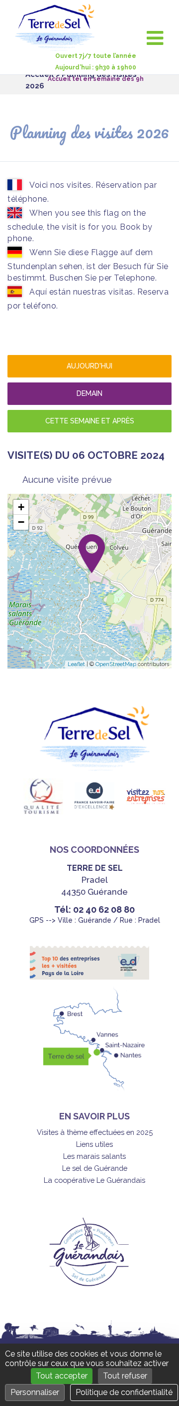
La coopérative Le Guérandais (94, 1180)
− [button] (21, 522)
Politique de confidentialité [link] (124, 1392)
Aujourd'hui (89, 366)
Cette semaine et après (89, 421)
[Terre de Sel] (58, 45)
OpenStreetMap (115, 664)
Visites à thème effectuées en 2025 (95, 1132)
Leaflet (76, 664)
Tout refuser (125, 1376)
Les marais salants (94, 1156)
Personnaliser (34, 1392)
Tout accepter (62, 1376)
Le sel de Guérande (94, 1168)
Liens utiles (94, 1144)
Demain (89, 393)
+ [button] (21, 507)
